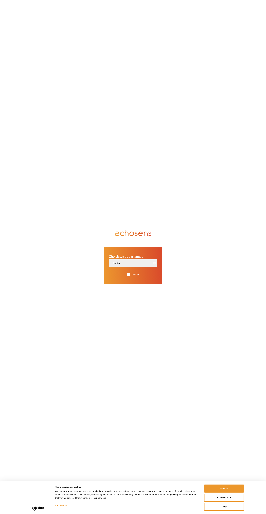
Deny (224, 506)
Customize (222, 497)
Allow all (224, 488)
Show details (61, 505)
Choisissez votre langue (126, 256)
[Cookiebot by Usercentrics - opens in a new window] (37, 509)
